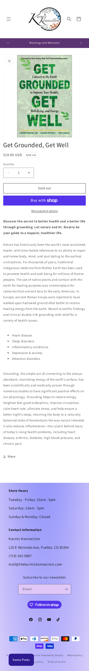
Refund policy (75, 655)
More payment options (44, 210)
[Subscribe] (66, 589)
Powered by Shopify (52, 655)
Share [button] (12, 456)
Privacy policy (35, 661)
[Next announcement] (81, 43)
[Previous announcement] (8, 43)
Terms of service (57, 661)
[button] (8, 19)
